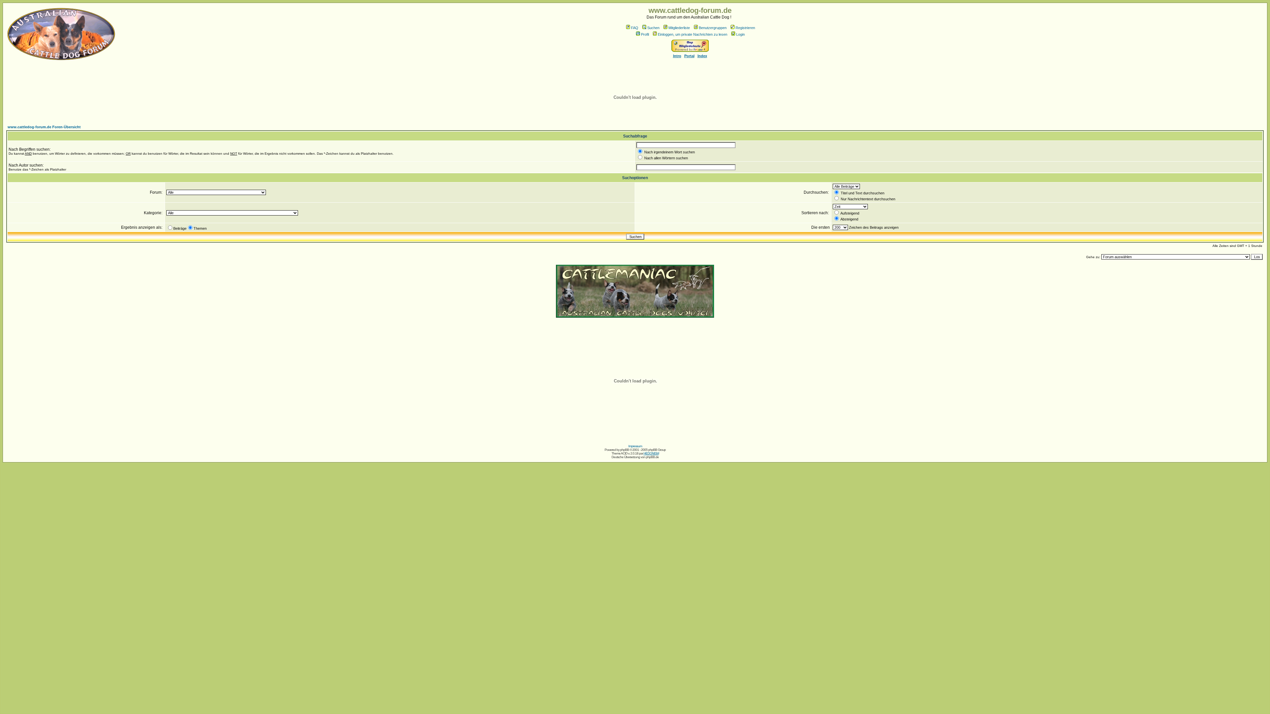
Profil (645, 34)
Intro (677, 56)
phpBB (624, 450)
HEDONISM (651, 453)
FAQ (634, 28)
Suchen (653, 28)
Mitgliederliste (679, 28)
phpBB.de (652, 457)
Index (702, 56)
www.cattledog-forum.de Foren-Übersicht (44, 127)
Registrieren (745, 28)
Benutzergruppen (713, 28)
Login (740, 34)
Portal (689, 56)
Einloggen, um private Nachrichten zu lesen (692, 34)
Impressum (635, 446)
